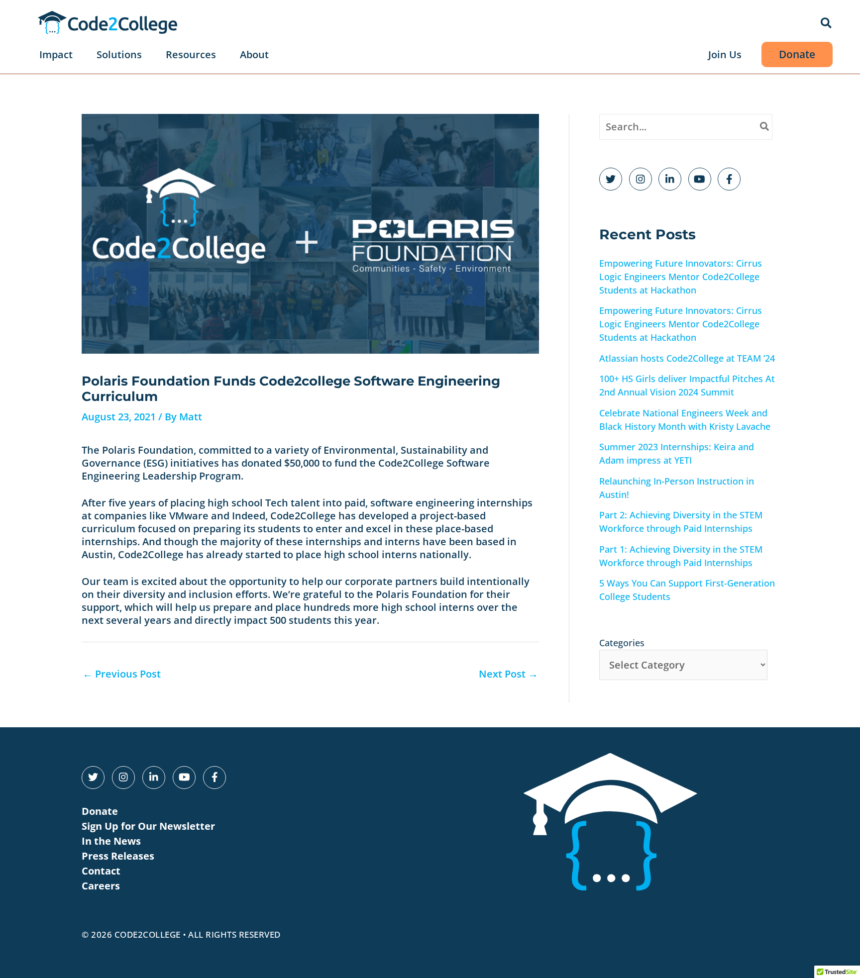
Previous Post (122, 674)
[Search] (765, 126)
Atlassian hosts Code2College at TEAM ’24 (687, 358)
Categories (622, 643)
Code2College (147, 934)
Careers (101, 885)
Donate (100, 811)
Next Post (508, 674)
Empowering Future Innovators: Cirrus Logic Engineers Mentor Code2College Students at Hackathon (680, 276)
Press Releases (118, 856)
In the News (111, 841)
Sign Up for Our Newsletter (148, 826)
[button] (827, 23)
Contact (101, 871)
